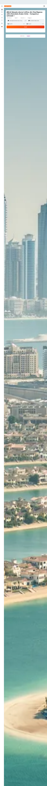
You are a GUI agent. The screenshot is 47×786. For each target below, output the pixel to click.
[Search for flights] (1, 9)
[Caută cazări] (1, 12)
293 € (9, 12)
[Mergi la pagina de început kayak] (7, 6)
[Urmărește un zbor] (1, 20)
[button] (2, 6)
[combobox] (23, 17)
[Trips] (1, 23)
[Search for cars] (1, 14)
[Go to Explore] (1, 18)
